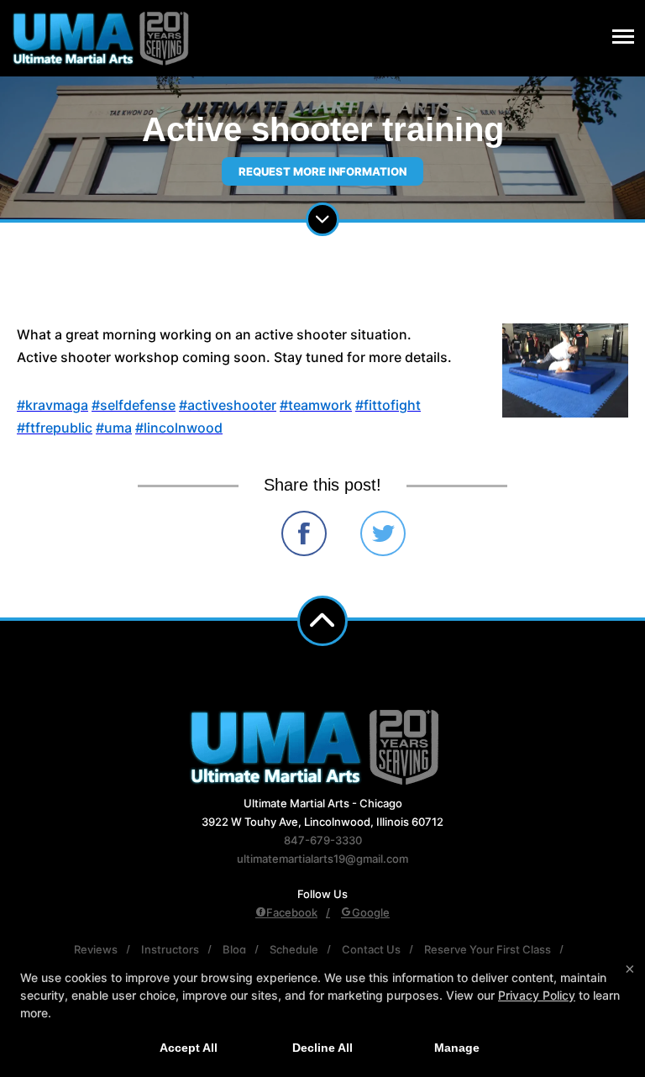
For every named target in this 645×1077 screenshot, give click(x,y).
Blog (234, 949)
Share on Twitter (383, 533)
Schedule (294, 949)
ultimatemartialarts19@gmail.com (322, 858)
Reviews (96, 949)
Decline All (322, 1047)
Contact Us (371, 949)
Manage (457, 1047)
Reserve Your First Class (487, 949)
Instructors (170, 949)
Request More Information (322, 171)
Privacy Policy (536, 995)
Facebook (291, 912)
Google (371, 912)
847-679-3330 (323, 840)
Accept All (189, 1047)
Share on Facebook (304, 533)
